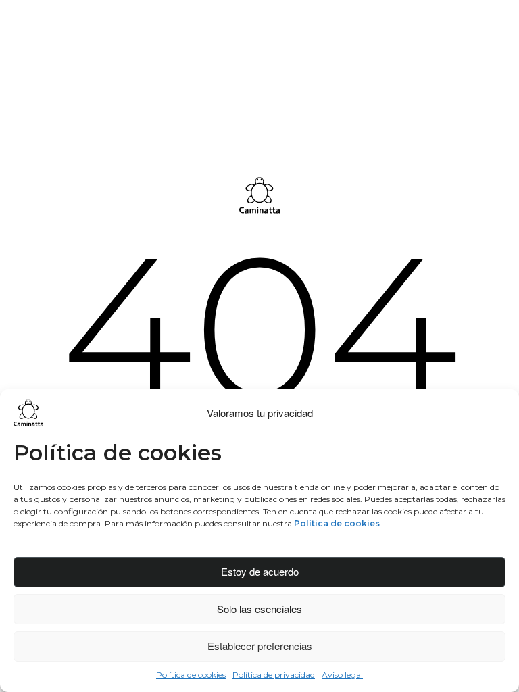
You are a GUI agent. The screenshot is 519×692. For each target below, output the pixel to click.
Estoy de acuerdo (260, 571)
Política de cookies (191, 675)
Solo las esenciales (259, 608)
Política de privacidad (273, 675)
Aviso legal (342, 675)
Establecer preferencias (259, 646)
